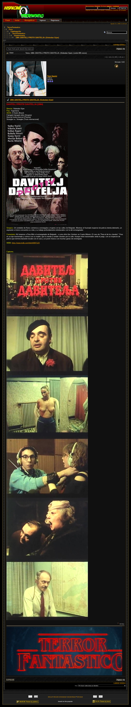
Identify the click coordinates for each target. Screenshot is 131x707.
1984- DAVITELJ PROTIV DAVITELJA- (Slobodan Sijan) (37, 38)
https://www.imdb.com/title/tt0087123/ (26, 243)
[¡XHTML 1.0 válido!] (95, 697)
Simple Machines (62, 696)
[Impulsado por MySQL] (30, 697)
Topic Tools (12, 49)
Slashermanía (19, 35)
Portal (7, 20)
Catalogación (16, 31)
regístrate (116, 6)
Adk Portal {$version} (71, 696)
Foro (11, 29)
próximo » (122, 44)
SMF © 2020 (56, 696)
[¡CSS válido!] (100, 697)
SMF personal (80, 696)
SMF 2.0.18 (50, 696)
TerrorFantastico (13, 27)
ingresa (109, 6)
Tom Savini (52, 76)
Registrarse (55, 20)
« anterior (116, 44)
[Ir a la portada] (24, 17)
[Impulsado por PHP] (36, 697)
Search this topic (25, 49)
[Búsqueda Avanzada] (105, 32)
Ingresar (43, 20)
